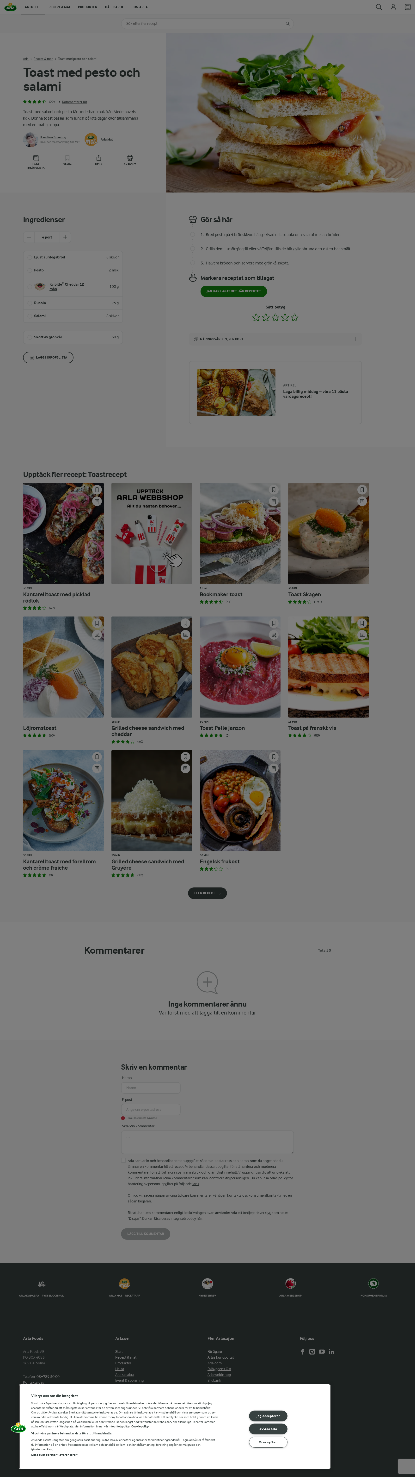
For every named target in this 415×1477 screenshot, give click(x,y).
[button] (18, 1429)
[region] (174, 1426)
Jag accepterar (268, 1416)
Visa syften (268, 1442)
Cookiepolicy (140, 1426)
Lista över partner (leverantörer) (54, 1455)
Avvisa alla (268, 1429)
